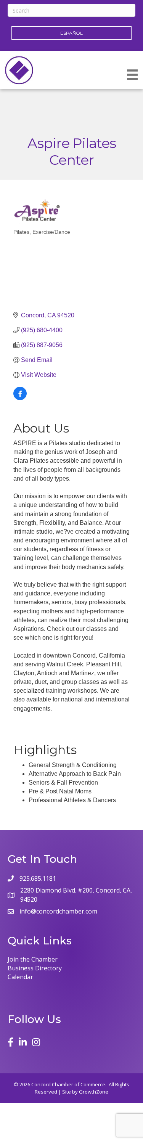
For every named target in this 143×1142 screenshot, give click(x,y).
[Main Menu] (132, 74)
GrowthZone (93, 1091)
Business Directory (35, 968)
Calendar (20, 977)
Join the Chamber (33, 959)
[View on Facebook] (20, 398)
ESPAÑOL (71, 33)
